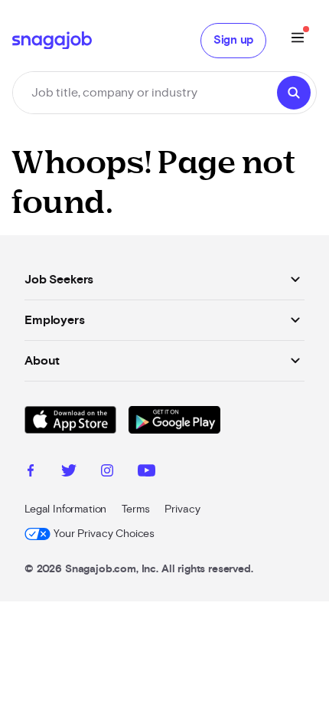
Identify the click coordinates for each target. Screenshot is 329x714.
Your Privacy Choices (104, 534)
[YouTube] (146, 473)
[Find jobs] (294, 93)
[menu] (298, 40)
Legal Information (65, 509)
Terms (135, 509)
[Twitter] (69, 473)
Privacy (182, 509)
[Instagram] (107, 473)
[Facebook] (30, 473)
